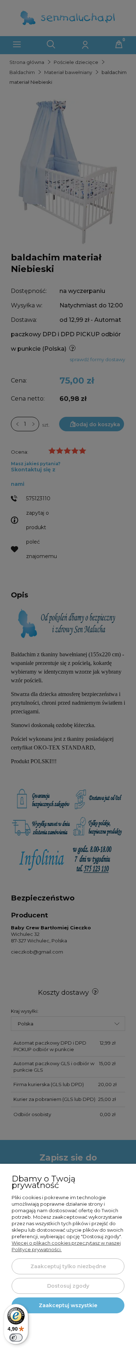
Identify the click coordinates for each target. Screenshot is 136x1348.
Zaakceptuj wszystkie (68, 1305)
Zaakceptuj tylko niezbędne (68, 1266)
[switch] (15, 1337)
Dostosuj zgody (68, 1286)
